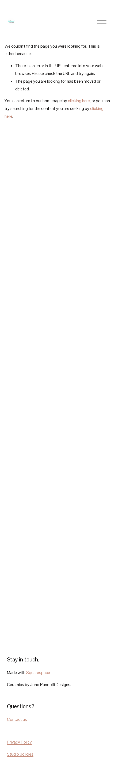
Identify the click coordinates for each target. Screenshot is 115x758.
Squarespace (38, 672)
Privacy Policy (19, 742)
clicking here (79, 101)
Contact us (17, 719)
